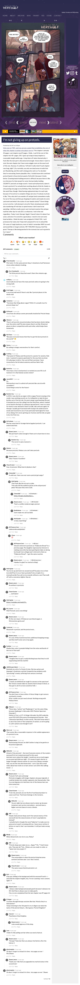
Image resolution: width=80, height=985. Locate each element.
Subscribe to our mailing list (65, 165)
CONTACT (57, 16)
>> (55, 20)
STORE (49, 16)
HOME (5, 16)
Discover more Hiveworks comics (13, 131)
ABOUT (12, 16)
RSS (42, 16)
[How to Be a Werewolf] (11, 7)
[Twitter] (68, 73)
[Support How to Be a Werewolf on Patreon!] (65, 194)
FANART (36, 16)
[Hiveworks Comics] (72, 82)
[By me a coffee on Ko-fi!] (65, 215)
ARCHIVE (21, 16)
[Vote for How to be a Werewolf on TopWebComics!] (65, 220)
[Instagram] (72, 73)
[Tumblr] (76, 73)
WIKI (29, 16)
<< (10, 20)
